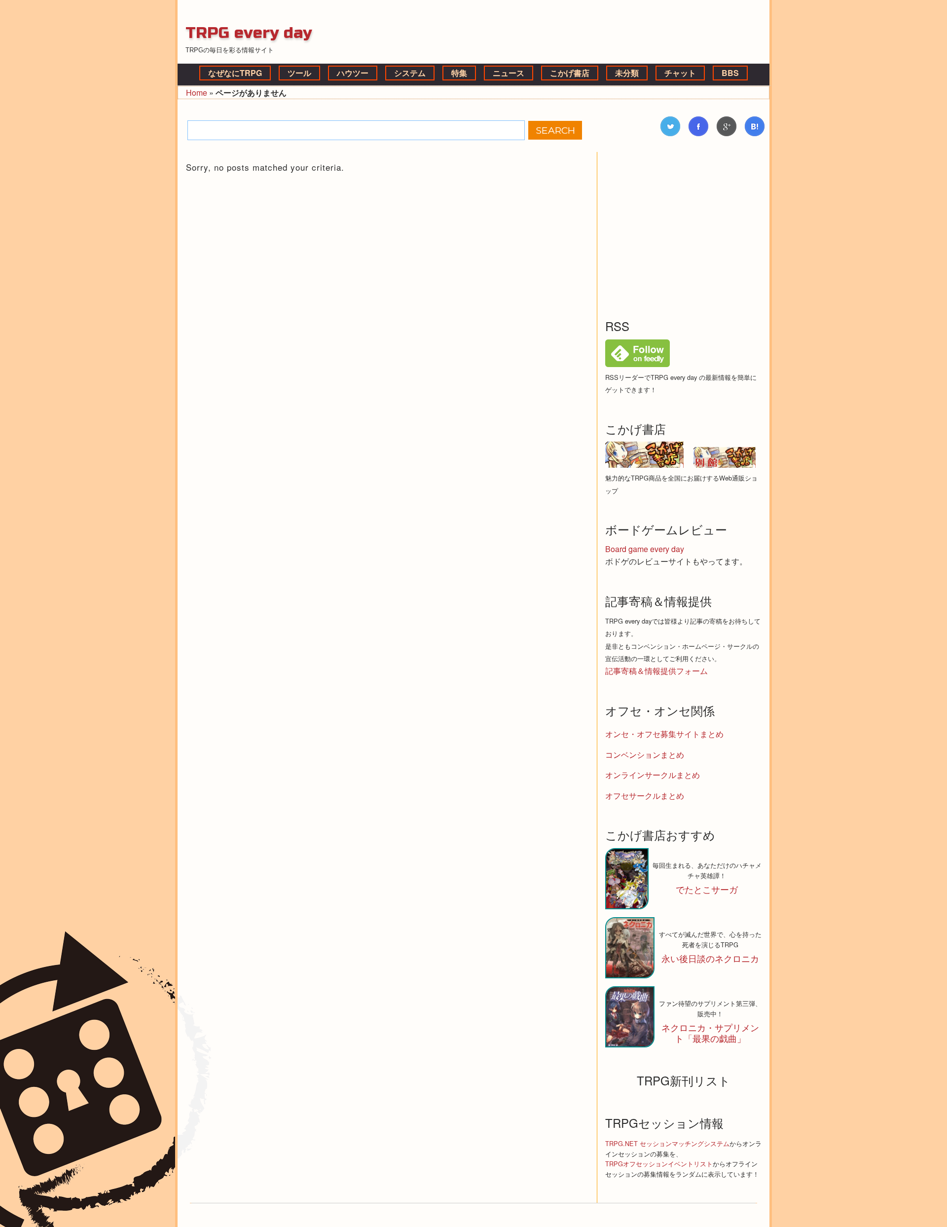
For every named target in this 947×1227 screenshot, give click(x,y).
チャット (680, 72)
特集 (459, 72)
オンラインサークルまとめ (652, 775)
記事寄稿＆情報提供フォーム (656, 670)
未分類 (627, 72)
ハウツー (352, 72)
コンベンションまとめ (644, 754)
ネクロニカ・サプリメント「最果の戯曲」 (710, 1032)
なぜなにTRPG (235, 72)
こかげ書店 (569, 72)
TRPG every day (248, 32)
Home (196, 92)
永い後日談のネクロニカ (710, 958)
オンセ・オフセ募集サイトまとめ (664, 734)
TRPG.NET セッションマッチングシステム (667, 1143)
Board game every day (644, 549)
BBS (730, 72)
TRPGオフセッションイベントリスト (659, 1163)
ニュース (508, 72)
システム (410, 72)
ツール (299, 72)
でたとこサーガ (707, 889)
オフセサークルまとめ (644, 795)
